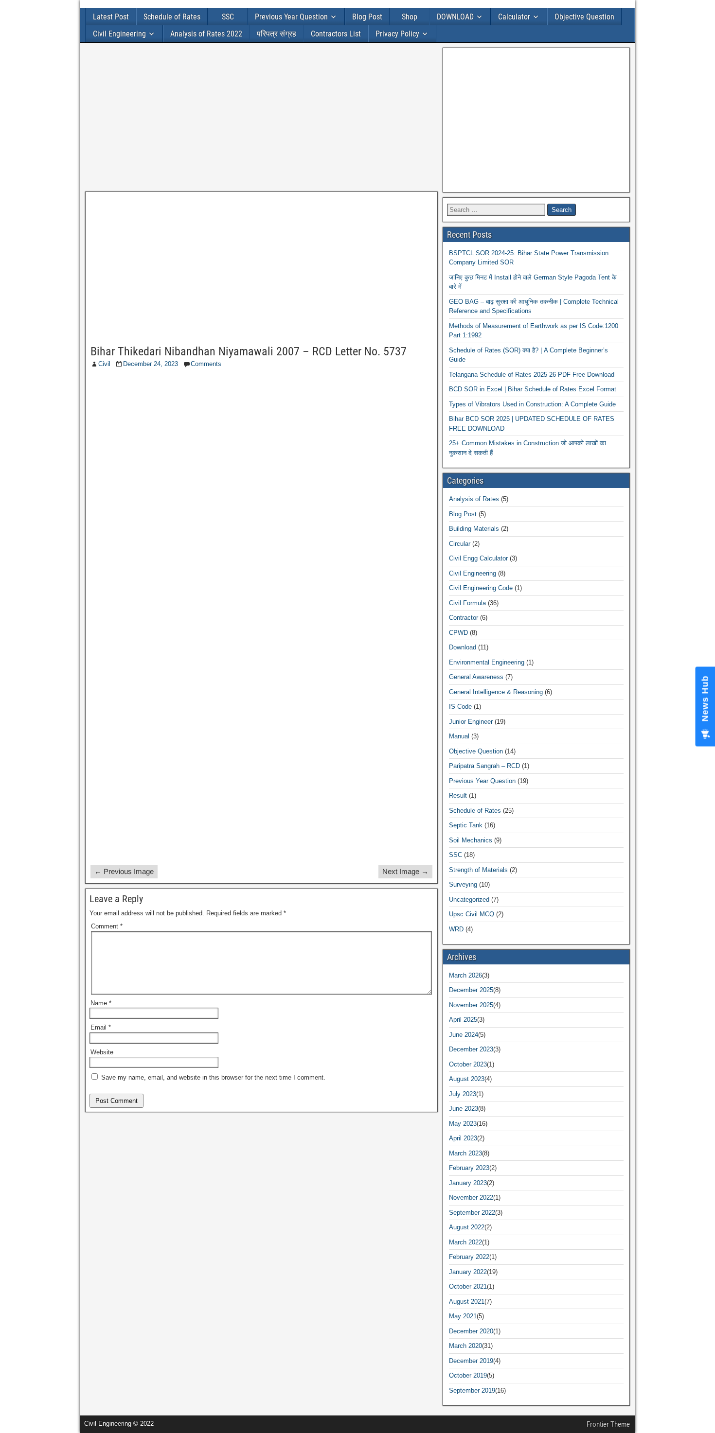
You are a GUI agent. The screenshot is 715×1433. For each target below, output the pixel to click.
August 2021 (466, 1301)
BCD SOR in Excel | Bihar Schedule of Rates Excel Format (532, 389)
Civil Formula (467, 603)
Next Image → (405, 871)
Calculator (514, 16)
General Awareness (476, 677)
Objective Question (584, 16)
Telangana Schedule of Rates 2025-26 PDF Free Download (531, 374)
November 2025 (471, 1005)
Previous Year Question (291, 16)
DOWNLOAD (455, 16)
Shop (409, 16)
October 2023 (468, 1064)
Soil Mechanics (470, 840)
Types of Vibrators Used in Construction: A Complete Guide (532, 404)
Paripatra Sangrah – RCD (484, 765)
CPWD (458, 632)
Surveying (463, 884)
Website (101, 1052)
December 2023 (471, 1049)
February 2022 (469, 1256)
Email (100, 1027)
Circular (459, 543)
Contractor (463, 617)
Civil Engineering (119, 33)
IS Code (460, 706)
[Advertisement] (261, 120)
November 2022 (471, 1197)
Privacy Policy (397, 33)
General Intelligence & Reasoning (496, 692)
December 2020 (471, 1331)
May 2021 (463, 1316)
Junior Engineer (471, 721)
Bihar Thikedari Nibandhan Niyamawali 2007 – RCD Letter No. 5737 (248, 351)
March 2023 (465, 1153)
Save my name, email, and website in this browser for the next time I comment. (213, 1077)
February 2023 (469, 1167)
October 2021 (468, 1286)
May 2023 (463, 1123)
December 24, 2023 (150, 363)
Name (100, 1003)
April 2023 (463, 1138)
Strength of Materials (478, 870)
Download (462, 647)
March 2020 (465, 1345)
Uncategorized (469, 899)
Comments (206, 363)
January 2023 (468, 1183)
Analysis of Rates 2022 (206, 33)
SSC (228, 16)
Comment (107, 926)
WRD (456, 929)
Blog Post (367, 16)
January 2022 (468, 1272)
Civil (104, 363)
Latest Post (111, 16)
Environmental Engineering (486, 662)
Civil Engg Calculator (478, 558)
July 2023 (462, 1094)
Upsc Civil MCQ (471, 914)
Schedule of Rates (171, 16)
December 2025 (471, 990)
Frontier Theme (608, 1424)
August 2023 (466, 1079)
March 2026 (465, 975)
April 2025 (463, 1019)
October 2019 (468, 1375)
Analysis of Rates (474, 499)
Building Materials (474, 528)
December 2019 (471, 1360)
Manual (459, 736)
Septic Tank (466, 825)
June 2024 (463, 1034)
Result (458, 795)
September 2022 (472, 1212)
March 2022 (465, 1242)
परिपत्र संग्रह (276, 33)
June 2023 (463, 1108)
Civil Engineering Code (481, 588)
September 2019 (472, 1390)
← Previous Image (124, 871)
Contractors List (336, 33)
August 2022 (466, 1227)
